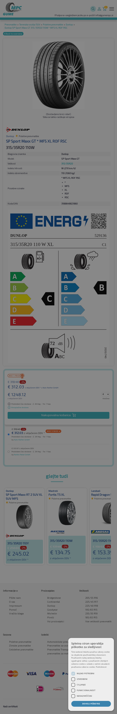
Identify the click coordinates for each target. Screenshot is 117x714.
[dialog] (91, 674)
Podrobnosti (101, 667)
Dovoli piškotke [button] (91, 703)
